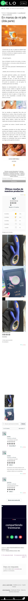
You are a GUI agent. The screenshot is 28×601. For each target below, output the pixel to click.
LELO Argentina (6, 590)
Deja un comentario (7, 14)
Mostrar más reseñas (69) (14, 500)
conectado (16, 569)
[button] (12, 519)
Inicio (4, 8)
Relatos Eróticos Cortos (11, 550)
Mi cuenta (4, 598)
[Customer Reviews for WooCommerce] (24, 194)
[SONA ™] (8, 465)
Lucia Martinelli (21, 13)
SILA (19, 550)
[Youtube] (20, 537)
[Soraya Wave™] (8, 445)
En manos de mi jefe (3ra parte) (20, 556)
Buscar (23, 424)
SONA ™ (11, 465)
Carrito (21, 597)
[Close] (3, 298)
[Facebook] (16, 537)
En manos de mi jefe (8, 555)
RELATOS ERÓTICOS (15, 547)
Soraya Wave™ (12, 445)
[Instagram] (7, 537)
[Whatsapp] (12, 537)
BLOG (7, 8)
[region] (14, 513)
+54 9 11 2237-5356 (7, 585)
